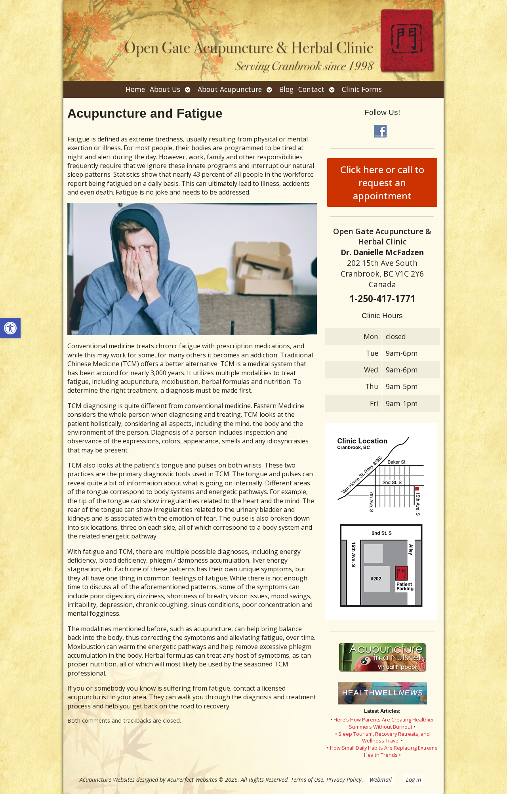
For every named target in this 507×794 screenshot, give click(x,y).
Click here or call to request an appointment (382, 182)
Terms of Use (307, 779)
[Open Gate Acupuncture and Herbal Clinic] (253, 40)
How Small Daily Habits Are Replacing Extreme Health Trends (384, 751)
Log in (413, 779)
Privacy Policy (344, 779)
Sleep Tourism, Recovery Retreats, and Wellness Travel (384, 737)
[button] (10, 328)
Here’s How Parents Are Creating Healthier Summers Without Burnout (384, 723)
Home (135, 89)
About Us (165, 89)
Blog (286, 89)
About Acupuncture (230, 89)
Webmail (381, 779)
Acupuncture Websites (107, 779)
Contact (311, 89)
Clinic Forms (362, 89)
